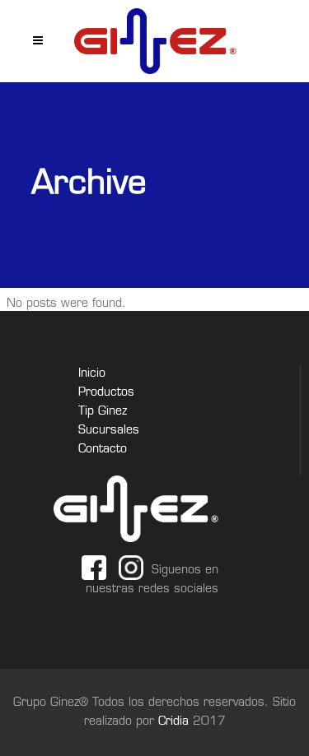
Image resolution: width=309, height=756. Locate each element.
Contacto (102, 449)
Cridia (175, 722)
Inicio (91, 374)
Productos (106, 393)
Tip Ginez (102, 412)
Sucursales (108, 430)
